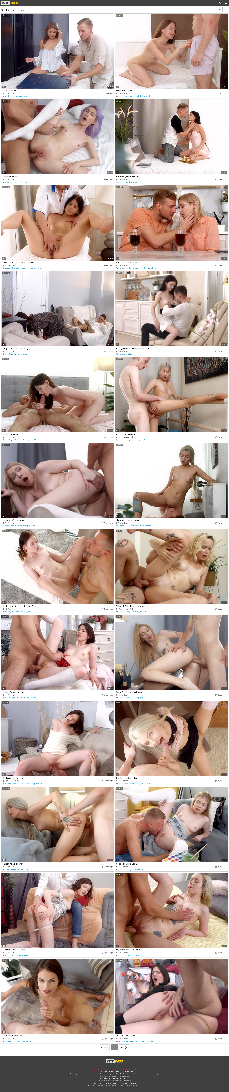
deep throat (133, 268)
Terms (117, 1071)
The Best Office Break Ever (14, 520)
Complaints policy (127, 1071)
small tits (18, 96)
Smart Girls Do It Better (13, 864)
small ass (134, 182)
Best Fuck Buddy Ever (125, 434)
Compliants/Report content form (102, 1069)
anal (127, 96)
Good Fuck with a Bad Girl (127, 864)
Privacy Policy (109, 1071)
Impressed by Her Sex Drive (128, 949)
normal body (135, 96)
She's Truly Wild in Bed (12, 1036)
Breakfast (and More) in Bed (128, 176)
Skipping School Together (13, 692)
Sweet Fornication (124, 90)
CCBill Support (138, 1074)
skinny (132, 955)
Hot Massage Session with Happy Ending (20, 606)
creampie (18, 526)
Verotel (118, 1074)
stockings (8, 182)
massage (8, 268)
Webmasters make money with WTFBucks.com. (114, 1078)
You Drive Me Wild (10, 176)
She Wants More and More (127, 520)
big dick (25, 96)
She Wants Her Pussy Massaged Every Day (21, 262)
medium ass (139, 526)
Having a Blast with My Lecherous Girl (132, 348)
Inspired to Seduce (10, 434)
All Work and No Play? (12, 90)
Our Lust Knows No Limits (14, 949)
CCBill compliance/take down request (125, 1069)
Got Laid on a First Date (13, 778)
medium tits (34, 697)
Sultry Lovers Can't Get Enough (16, 348)
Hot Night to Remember (126, 778)
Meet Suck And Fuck (125, 437)
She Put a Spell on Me (125, 1036)
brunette (121, 96)
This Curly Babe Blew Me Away (129, 606)
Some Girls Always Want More (129, 692)
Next (123, 1047)
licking (142, 96)
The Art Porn (9, 93)
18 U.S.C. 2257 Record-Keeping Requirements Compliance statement (114, 1083)
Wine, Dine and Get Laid (126, 262)
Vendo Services (127, 1074)
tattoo (12, 96)
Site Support (120, 1067)
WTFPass (9, 3)
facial (7, 96)
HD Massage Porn (11, 265)
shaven (131, 526)
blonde (121, 268)
